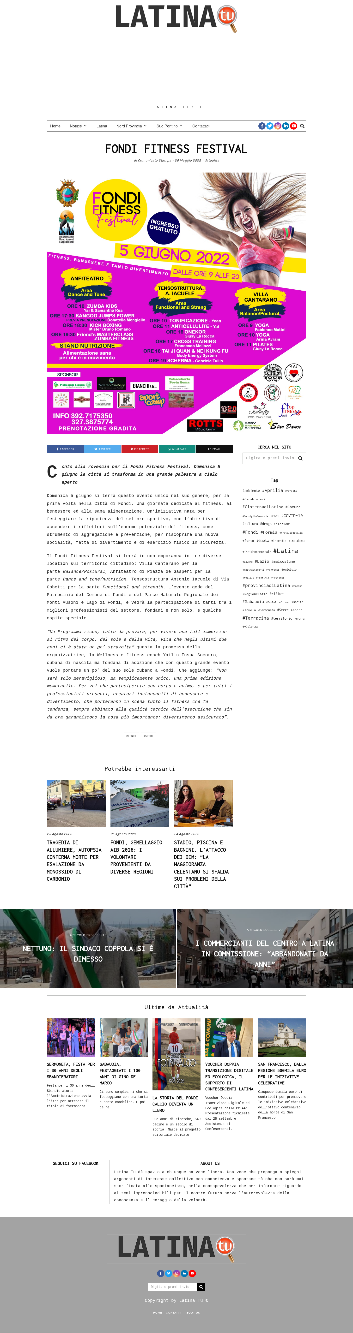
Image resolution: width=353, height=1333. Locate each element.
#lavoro (248, 561)
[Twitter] (270, 126)
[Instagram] (277, 126)
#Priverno (277, 577)
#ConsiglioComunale (255, 516)
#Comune (293, 507)
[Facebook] (262, 126)
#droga (266, 524)
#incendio (278, 541)
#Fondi (131, 736)
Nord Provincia (129, 126)
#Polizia (248, 577)
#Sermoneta (266, 610)
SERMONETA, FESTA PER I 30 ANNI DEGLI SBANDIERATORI (71, 1070)
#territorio (281, 618)
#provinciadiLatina (266, 585)
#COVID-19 (292, 515)
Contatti (173, 1312)
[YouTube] (293, 126)
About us (192, 1312)
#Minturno (272, 569)
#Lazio (262, 561)
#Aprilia (272, 490)
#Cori (275, 516)
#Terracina (256, 618)
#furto (248, 541)
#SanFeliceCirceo (277, 602)
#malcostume (283, 561)
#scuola (249, 610)
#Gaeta (262, 540)
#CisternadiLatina (263, 506)
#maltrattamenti (253, 569)
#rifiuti (277, 594)
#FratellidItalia (291, 532)
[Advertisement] (176, 68)
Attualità (212, 160)
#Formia (269, 532)
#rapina (297, 586)
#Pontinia (262, 577)
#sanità (297, 602)
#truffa (299, 618)
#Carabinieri (254, 499)
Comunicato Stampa (154, 160)
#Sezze (283, 610)
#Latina (285, 550)
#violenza (250, 626)
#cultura (250, 524)
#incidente (297, 541)
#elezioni (282, 524)
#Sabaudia (253, 601)
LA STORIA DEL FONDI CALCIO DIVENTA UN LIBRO (175, 1103)
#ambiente (251, 491)
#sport (149, 736)
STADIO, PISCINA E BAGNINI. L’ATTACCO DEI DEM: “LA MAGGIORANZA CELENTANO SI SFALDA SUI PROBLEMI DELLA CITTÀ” (201, 864)
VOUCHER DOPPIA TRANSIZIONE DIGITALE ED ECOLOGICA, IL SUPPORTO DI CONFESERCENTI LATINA (229, 1076)
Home (55, 126)
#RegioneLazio (255, 594)
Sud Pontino (167, 126)
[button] (300, 458)
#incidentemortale (257, 552)
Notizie (76, 126)
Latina (102, 126)
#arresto (291, 490)
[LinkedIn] (285, 126)
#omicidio (289, 569)
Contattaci (201, 126)
